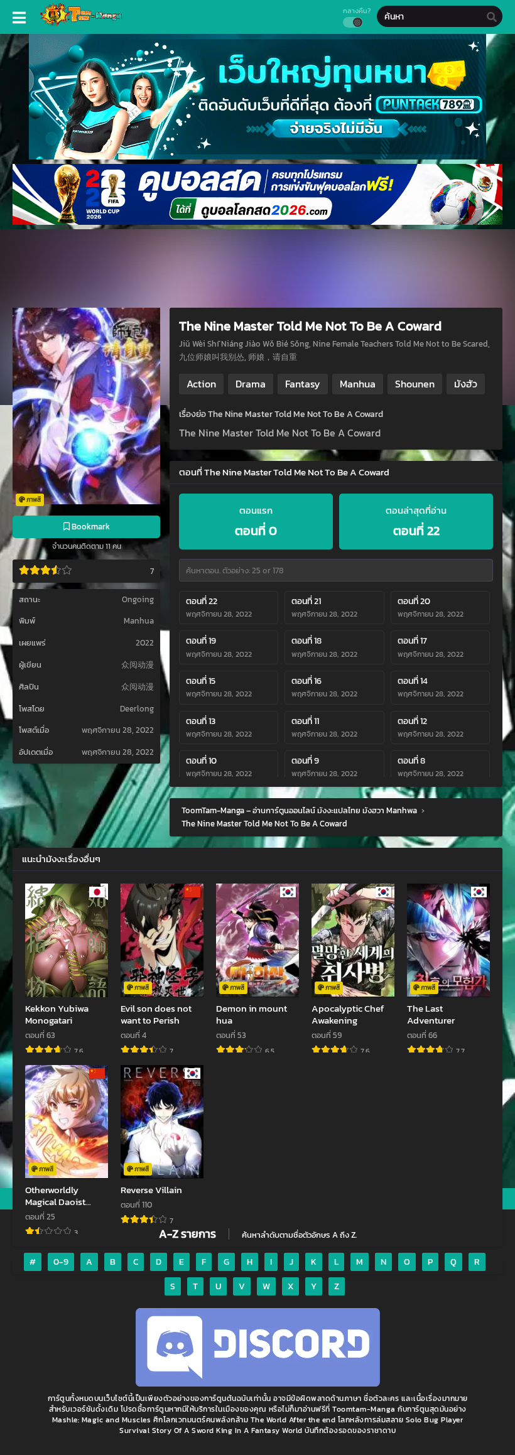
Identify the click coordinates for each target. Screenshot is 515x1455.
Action (201, 383)
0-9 (60, 1261)
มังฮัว (465, 383)
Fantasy (302, 383)
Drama (251, 383)
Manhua (139, 621)
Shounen (415, 383)
